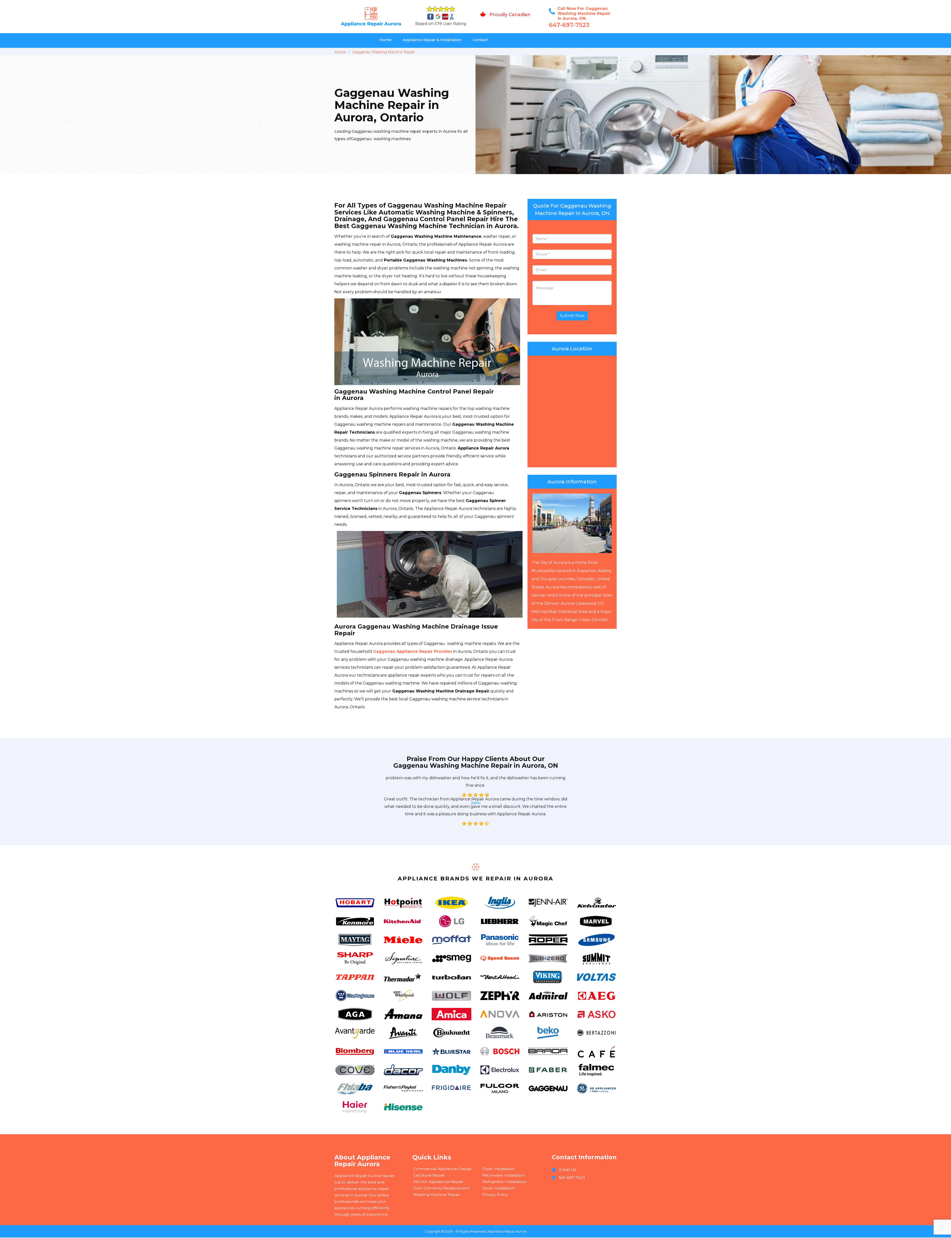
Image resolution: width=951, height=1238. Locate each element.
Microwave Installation (503, 1175)
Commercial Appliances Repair (442, 1168)
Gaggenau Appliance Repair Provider (412, 651)
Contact (480, 39)
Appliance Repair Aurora (507, 1231)
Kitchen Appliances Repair (438, 1181)
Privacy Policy (495, 1194)
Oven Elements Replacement (441, 1188)
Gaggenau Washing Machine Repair (383, 52)
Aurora (339, 52)
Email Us (567, 1169)
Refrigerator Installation (504, 1181)
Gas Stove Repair (429, 1175)
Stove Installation (498, 1188)
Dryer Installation (498, 1168)
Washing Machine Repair (436, 1194)
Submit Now (572, 315)
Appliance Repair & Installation (432, 39)
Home (385, 39)
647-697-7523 (569, 24)
